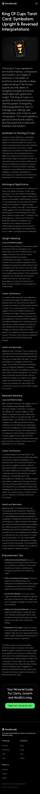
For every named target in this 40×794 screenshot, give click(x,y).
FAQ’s (21, 754)
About (22, 745)
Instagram (5, 769)
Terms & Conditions (7, 787)
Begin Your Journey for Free (20, 706)
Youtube (4, 774)
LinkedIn (4, 778)
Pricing (22, 750)
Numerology (5, 750)
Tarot (3, 754)
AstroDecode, (10, 784)
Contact (22, 758)
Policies (15, 787)
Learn (3, 758)
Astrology (5, 745)
